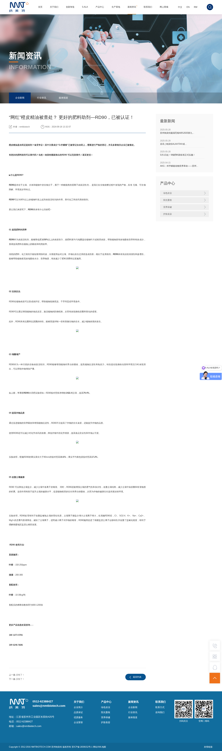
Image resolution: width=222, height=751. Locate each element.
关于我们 (54, 7)
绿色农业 (105, 707)
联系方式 (159, 707)
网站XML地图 (99, 747)
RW (195, 7)
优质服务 (78, 717)
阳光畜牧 (105, 712)
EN (188, 7)
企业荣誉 (78, 722)
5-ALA (85, 7)
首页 (40, 7)
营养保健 (105, 717)
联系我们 (148, 7)
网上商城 (164, 7)
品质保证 (78, 712)
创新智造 (70, 7)
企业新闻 (19, 98)
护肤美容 (105, 722)
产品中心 (100, 7)
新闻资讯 (132, 7)
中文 (180, 7)
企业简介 (78, 707)
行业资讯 (41, 98)
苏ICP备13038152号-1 (82, 747)
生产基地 (116, 7)
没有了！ (20, 675)
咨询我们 (159, 712)
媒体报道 (63, 98)
